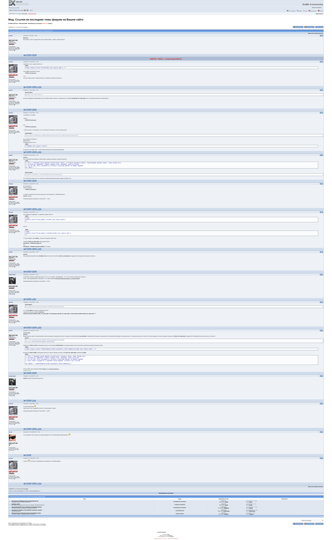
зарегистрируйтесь (54, 369)
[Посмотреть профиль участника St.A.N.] (24, 455)
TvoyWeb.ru (170, 535)
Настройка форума (180, 510)
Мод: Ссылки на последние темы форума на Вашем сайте (45, 19)
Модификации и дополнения (35, 23)
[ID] (321, 36)
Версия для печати (319, 33)
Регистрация (24, 13)
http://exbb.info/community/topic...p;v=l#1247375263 (67, 278)
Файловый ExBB (23, 23)
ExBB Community (14, 23)
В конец (26, 27)
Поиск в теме (311, 33)
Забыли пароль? (319, 13)
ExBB (168, 534)
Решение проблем (180, 513)
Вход (20, 13)
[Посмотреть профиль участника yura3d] (24, 55)
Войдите (45, 369)
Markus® (172, 536)
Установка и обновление (179, 504)
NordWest (50, 23)
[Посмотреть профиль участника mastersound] (24, 299)
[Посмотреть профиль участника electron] (24, 87)
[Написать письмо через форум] (28, 55)
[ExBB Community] (19, 5)
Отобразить (33, 73)
